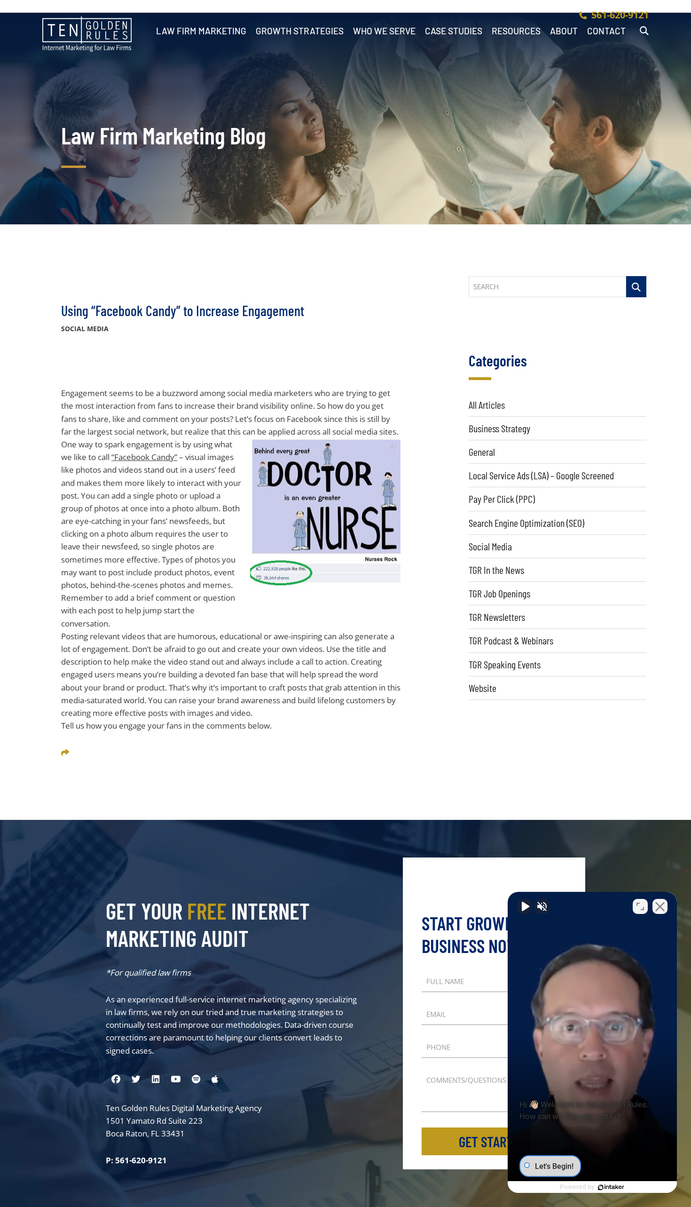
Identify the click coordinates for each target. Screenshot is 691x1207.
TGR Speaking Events (505, 664)
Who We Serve (384, 31)
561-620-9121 (620, 14)
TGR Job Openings (499, 593)
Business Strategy (499, 428)
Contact (606, 31)
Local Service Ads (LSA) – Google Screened (541, 475)
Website (482, 688)
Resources (516, 31)
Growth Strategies (300, 31)
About (564, 31)
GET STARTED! (494, 1141)
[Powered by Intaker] (611, 1187)
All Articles (487, 404)
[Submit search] (636, 286)
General (482, 451)
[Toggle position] (640, 906)
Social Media (490, 546)
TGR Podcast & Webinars (511, 640)
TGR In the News (496, 570)
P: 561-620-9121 (136, 1160)
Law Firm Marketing (201, 31)
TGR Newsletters (497, 617)
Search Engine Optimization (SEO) (526, 522)
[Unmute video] (524, 906)
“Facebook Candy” (144, 457)
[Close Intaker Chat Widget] (659, 906)
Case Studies (453, 31)
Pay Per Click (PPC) (502, 498)
